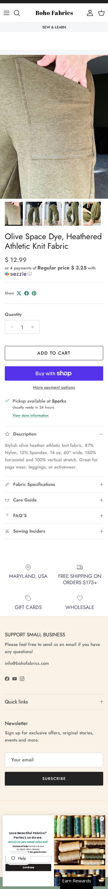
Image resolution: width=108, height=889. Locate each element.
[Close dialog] (102, 818)
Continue (28, 867)
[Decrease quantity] (10, 327)
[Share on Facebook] (26, 293)
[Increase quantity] (34, 327)
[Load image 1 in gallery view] (54, 127)
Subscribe (54, 778)
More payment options (54, 387)
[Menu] (6, 12)
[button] (54, 271)
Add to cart (53, 353)
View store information (31, 415)
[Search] (19, 12)
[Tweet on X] (19, 293)
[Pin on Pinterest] (34, 293)
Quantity (13, 314)
